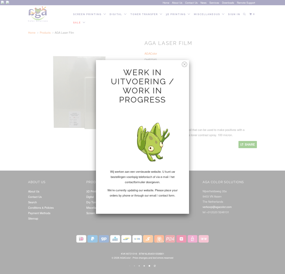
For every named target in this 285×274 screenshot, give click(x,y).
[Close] (184, 63)
